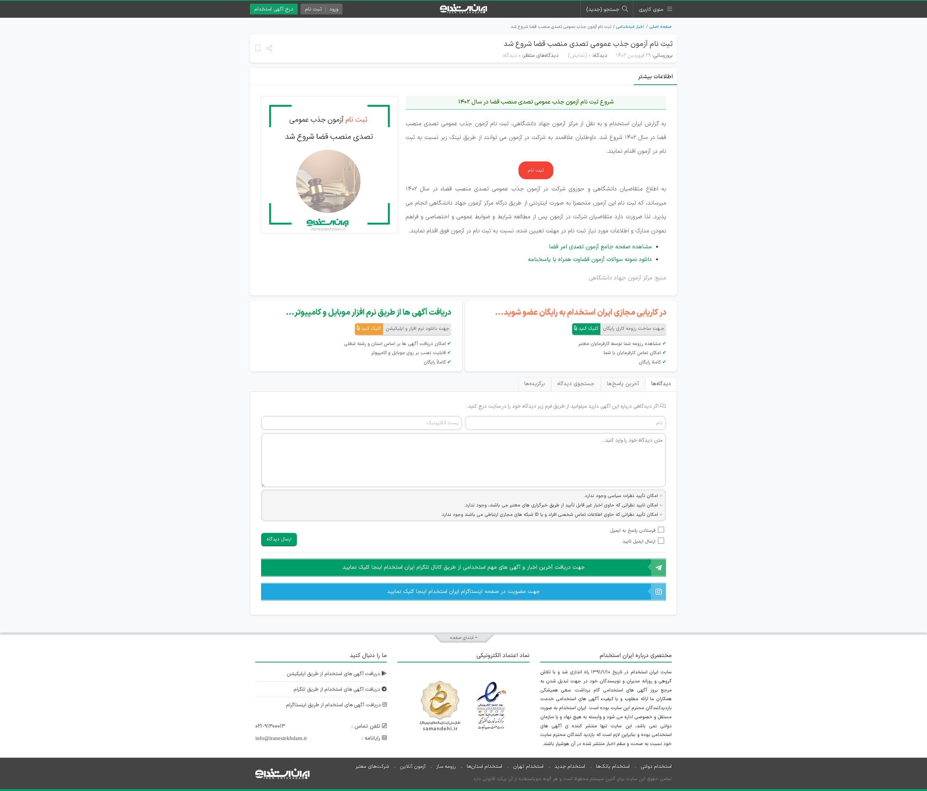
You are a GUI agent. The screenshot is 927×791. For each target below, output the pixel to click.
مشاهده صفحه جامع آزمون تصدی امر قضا (600, 247)
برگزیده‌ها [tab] (534, 384)
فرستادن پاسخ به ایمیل (632, 530)
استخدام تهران (528, 766)
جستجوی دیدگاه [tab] (576, 384)
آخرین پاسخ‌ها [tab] (623, 384)
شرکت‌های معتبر (372, 766)
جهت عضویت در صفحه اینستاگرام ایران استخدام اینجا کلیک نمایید (463, 592)
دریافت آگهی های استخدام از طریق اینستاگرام (334, 705)
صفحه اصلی (660, 27)
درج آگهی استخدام (273, 9)
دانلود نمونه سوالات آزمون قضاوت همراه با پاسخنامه (590, 259)
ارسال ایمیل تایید (638, 541)
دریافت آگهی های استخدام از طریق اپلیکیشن (334, 674)
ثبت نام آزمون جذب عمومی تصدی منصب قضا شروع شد (588, 44)
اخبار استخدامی (630, 27)
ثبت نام (536, 170)
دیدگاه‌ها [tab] (661, 384)
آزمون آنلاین (412, 766)
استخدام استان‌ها (484, 766)
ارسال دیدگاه (279, 539)
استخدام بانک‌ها (613, 766)
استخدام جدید (569, 766)
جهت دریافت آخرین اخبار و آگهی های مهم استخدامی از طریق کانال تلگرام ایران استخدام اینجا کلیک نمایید (464, 567)
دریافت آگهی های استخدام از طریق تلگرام (338, 689)
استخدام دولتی (656, 766)
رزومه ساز (446, 766)
